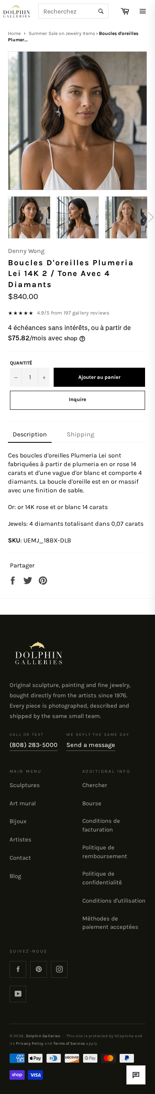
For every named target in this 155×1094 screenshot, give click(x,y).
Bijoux (18, 821)
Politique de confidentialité (102, 878)
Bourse (91, 803)
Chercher (94, 785)
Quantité (21, 363)
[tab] (30, 435)
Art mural (23, 803)
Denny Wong (26, 251)
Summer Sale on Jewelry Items (62, 33)
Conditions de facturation (101, 825)
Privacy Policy (30, 1043)
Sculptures (25, 785)
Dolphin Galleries (43, 1036)
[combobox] (73, 11)
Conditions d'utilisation (113, 900)
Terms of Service (69, 1043)
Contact (20, 857)
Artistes (20, 839)
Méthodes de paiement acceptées (110, 923)
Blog (15, 876)
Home (14, 33)
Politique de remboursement (104, 852)
